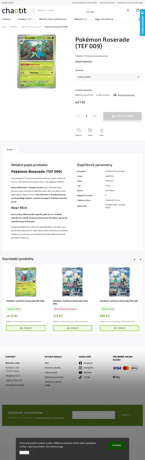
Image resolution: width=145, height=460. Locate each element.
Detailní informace (83, 61)
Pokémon (109, 181)
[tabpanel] (25, 299)
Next (140, 259)
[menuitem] (9, 19)
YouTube (87, 372)
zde (61, 446)
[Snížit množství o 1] (78, 116)
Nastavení (24, 452)
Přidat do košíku (124, 116)
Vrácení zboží (51, 372)
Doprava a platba (52, 367)
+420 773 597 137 (14, 380)
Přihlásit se (126, 415)
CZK (92, 12)
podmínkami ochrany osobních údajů (49, 417)
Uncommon (110, 190)
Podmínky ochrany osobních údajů (130, 3)
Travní (108, 185)
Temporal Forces (112, 200)
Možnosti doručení (126, 95)
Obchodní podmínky (107, 3)
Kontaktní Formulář (15, 385)
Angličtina (109, 176)
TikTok (87, 377)
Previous (135, 259)
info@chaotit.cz (13, 375)
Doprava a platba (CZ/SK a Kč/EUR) (84, 3)
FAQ (46, 363)
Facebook (88, 363)
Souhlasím (116, 445)
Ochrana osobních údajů (53, 383)
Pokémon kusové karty (115, 171)
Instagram (88, 367)
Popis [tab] (10, 149)
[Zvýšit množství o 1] (94, 116)
